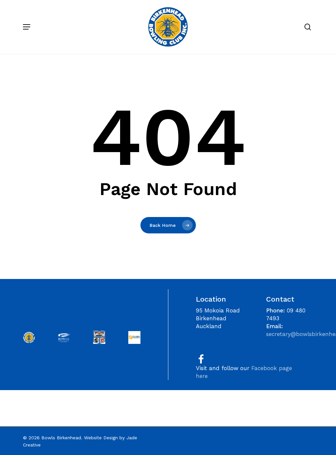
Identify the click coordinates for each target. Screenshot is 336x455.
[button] (26, 27)
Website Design (101, 437)
